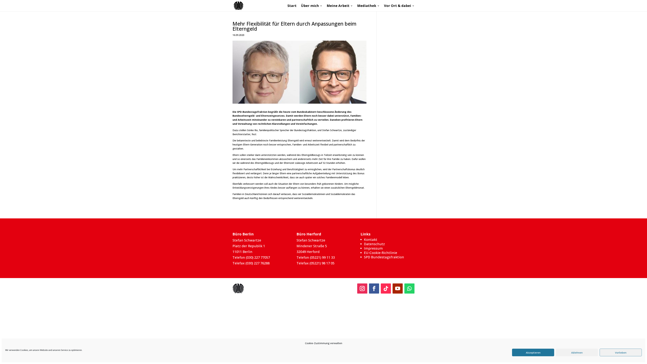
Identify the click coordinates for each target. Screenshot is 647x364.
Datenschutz (374, 244)
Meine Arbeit (338, 6)
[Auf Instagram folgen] (362, 288)
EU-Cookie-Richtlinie (380, 252)
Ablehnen (577, 352)
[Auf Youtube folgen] (398, 288)
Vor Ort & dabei (397, 6)
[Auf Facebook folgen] (374, 288)
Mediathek (366, 6)
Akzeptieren (533, 352)
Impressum (373, 248)
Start (292, 6)
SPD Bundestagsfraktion (384, 257)
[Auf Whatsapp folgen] (409, 288)
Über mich (310, 6)
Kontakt (370, 239)
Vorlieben (620, 352)
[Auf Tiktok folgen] (386, 288)
